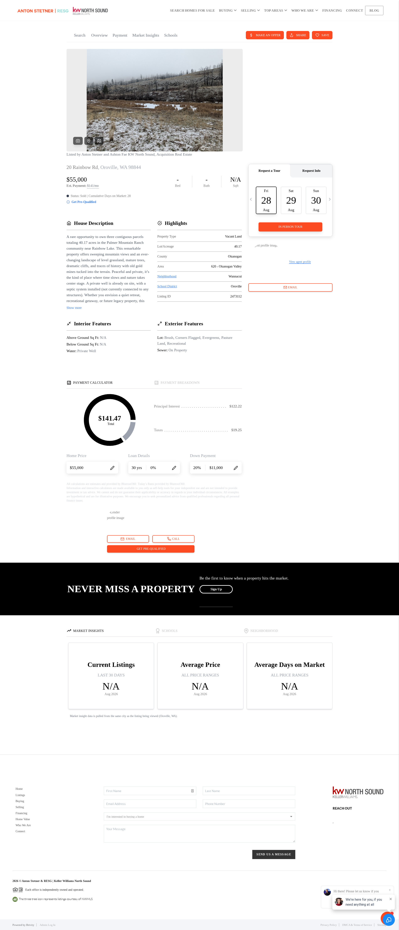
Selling (20, 807)
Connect (20, 831)
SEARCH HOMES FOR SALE (192, 10)
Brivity (30, 924)
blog (374, 10)
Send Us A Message (273, 854)
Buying (20, 801)
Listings (20, 795)
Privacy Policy (328, 924)
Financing (21, 813)
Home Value (23, 819)
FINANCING (332, 10)
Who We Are (23, 825)
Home (19, 788)
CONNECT (354, 10)
